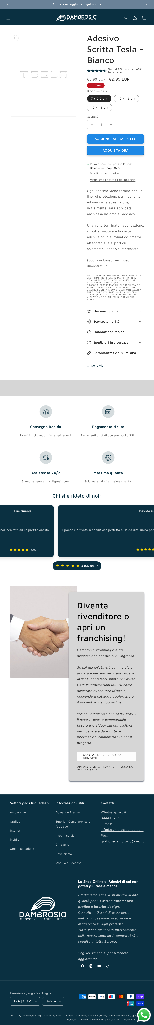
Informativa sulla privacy (92, 1015)
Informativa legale (133, 1019)
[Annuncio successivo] (146, 4)
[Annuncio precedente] (7, 4)
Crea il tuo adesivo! (23, 848)
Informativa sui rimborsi (60, 1015)
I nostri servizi (66, 835)
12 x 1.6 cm (99, 107)
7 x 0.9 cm (99, 98)
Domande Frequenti (69, 812)
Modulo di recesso (68, 863)
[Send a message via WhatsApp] (144, 1015)
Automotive (18, 812)
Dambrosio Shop (32, 1015)
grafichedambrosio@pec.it (122, 841)
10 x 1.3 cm (126, 98)
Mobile (14, 839)
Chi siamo (62, 844)
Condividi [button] (97, 365)
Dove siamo (64, 854)
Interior (15, 830)
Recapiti (72, 1019)
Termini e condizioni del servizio (100, 1019)
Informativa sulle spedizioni (127, 1015)
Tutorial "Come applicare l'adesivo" (73, 824)
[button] (8, 17)
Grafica (15, 821)
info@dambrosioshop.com (122, 830)
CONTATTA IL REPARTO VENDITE (102, 756)
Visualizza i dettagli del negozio (112, 179)
